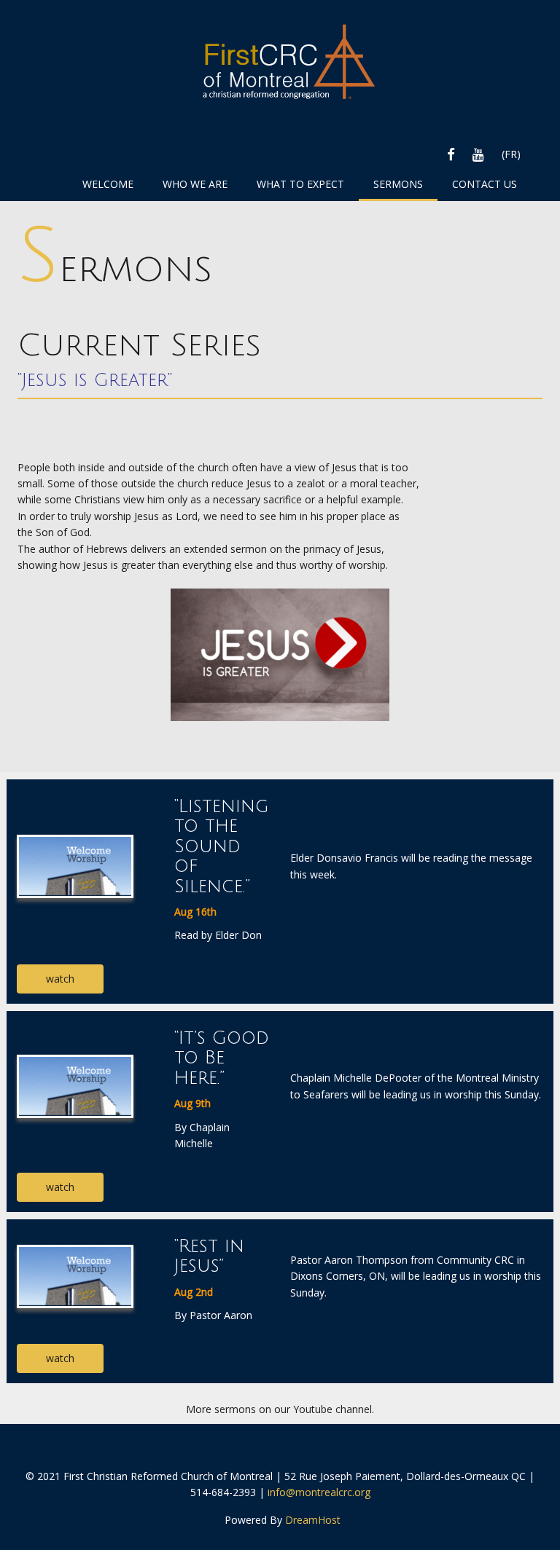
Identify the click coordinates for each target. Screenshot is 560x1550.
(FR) (511, 154)
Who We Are (195, 184)
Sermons (398, 184)
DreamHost (313, 1520)
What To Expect (300, 184)
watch (60, 979)
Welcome (107, 184)
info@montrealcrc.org (319, 1492)
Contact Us (484, 184)
